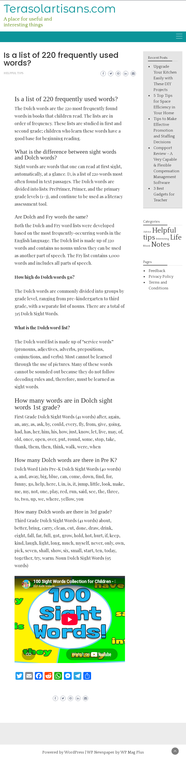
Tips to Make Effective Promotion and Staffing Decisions (165, 130)
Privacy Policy (161, 276)
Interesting (162, 238)
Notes (160, 245)
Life (176, 237)
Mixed (146, 245)
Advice (147, 231)
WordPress (74, 752)
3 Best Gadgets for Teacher (164, 194)
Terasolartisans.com (60, 8)
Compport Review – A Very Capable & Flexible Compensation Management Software (166, 165)
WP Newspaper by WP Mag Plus (115, 752)
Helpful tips (13, 73)
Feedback (157, 271)
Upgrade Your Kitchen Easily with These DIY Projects (165, 78)
